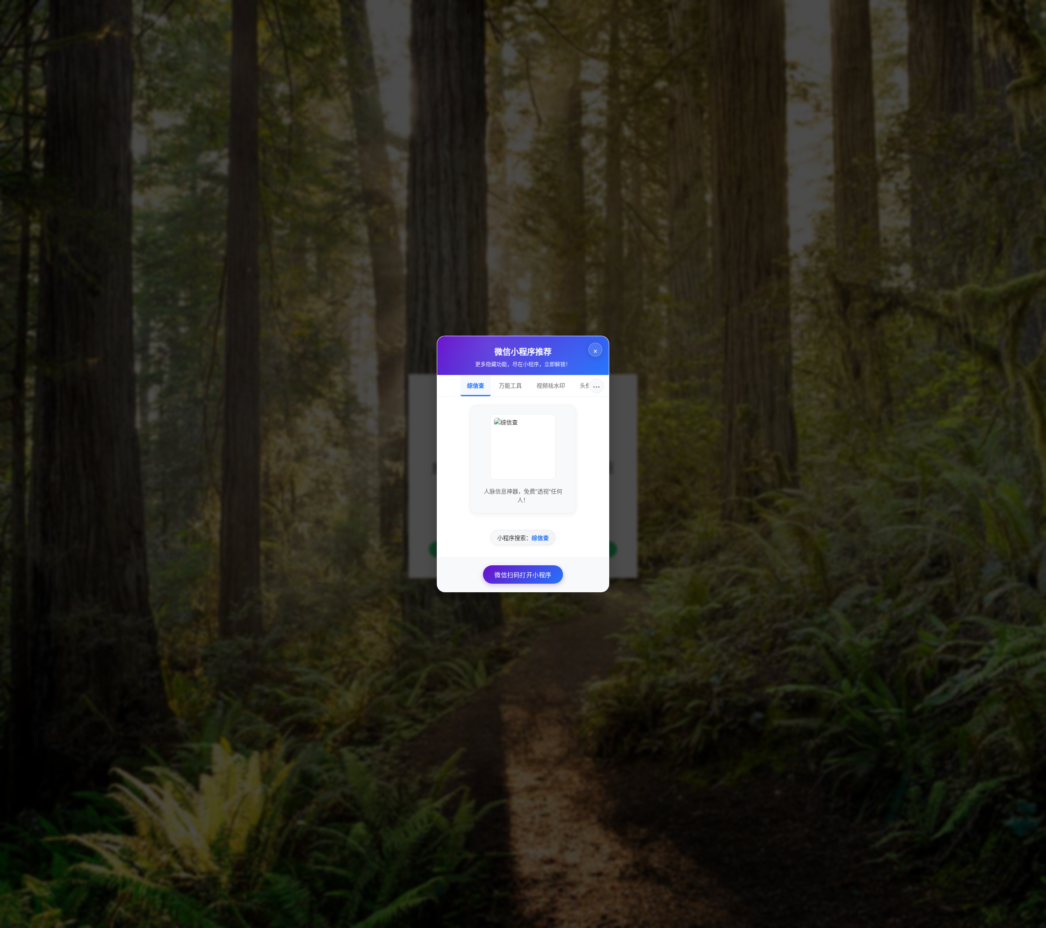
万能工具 (510, 385)
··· (596, 386)
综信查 (475, 385)
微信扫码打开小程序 (523, 574)
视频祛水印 (550, 385)
